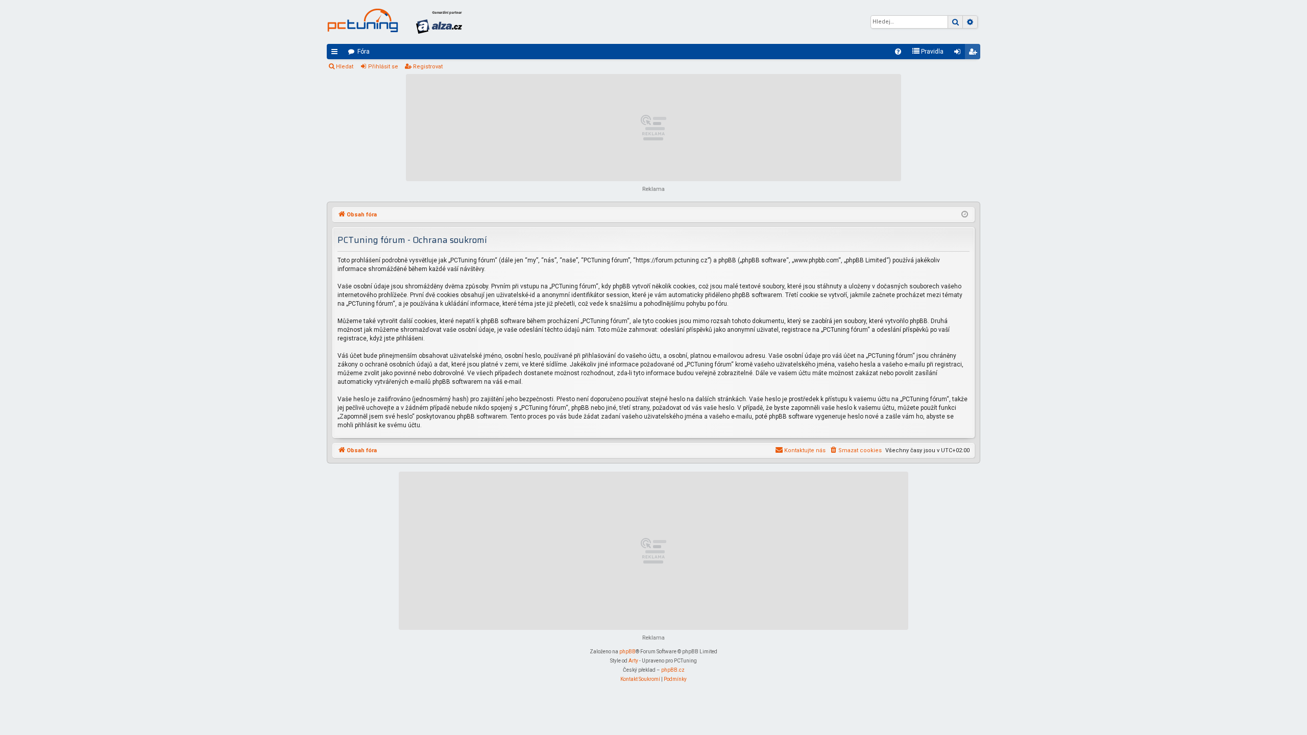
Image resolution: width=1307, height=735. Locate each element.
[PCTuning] (362, 20)
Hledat (344, 66)
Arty (633, 661)
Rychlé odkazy (336, 53)
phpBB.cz (673, 670)
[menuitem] (898, 51)
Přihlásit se (383, 66)
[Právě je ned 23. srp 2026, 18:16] (964, 214)
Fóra (363, 51)
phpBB (627, 651)
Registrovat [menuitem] (974, 53)
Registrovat (428, 66)
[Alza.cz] (439, 22)
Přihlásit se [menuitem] (959, 53)
